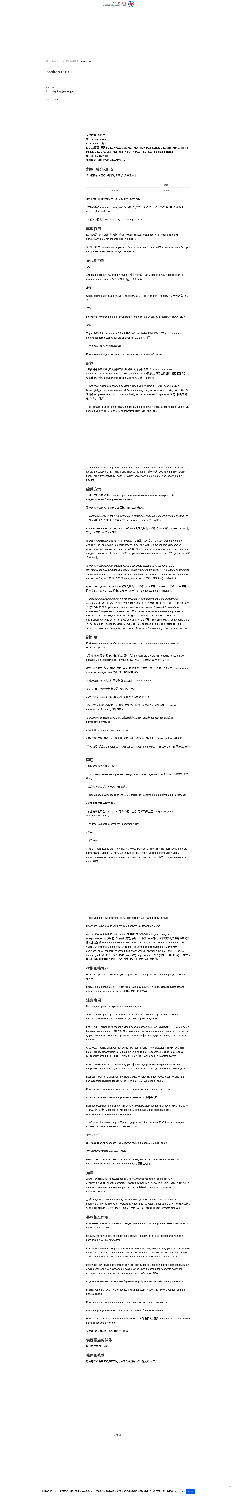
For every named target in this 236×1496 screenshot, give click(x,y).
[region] (118, 31)
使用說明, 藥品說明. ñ (70, 61)
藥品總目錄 (55, 61)
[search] (189, 4)
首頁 (47, 61)
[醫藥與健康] (118, 4)
